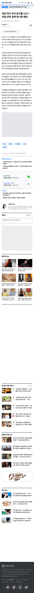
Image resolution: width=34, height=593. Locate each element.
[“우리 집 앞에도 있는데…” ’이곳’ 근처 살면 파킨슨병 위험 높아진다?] (6, 495)
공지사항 (12, 582)
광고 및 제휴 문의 (18, 582)
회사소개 (3, 579)
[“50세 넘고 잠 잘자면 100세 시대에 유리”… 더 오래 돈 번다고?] (6, 503)
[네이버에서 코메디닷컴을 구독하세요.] (17, 176)
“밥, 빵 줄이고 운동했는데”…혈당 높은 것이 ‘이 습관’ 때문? (24, 423)
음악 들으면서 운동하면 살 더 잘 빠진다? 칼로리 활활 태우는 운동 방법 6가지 (22, 448)
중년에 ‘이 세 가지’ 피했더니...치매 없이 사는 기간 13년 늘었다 (9, 299)
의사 (24, 144)
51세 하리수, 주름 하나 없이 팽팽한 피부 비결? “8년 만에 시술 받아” (22, 464)
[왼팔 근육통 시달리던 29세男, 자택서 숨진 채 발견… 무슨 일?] (9, 263)
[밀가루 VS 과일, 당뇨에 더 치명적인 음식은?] (25, 263)
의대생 (10, 144)
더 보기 (28, 215)
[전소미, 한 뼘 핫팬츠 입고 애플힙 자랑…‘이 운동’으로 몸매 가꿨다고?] (25, 278)
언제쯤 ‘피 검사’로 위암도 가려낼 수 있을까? (14, 198)
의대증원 (18, 144)
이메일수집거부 (5, 582)
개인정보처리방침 (10, 579)
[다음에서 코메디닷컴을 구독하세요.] (17, 184)
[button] (19, 2)
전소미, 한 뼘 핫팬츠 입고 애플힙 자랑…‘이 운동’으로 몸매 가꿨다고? (25, 284)
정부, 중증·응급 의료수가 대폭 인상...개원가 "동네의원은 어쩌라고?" (17, 194)
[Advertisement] (17, 363)
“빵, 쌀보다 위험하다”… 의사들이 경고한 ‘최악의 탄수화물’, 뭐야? (24, 390)
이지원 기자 (11, 204)
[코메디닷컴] (13, 587)
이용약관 (18, 579)
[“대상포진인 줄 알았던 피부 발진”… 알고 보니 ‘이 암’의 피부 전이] (9, 278)
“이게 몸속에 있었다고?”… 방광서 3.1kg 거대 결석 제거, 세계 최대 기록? (22, 520)
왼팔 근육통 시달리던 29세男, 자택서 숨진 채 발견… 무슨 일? (9, 270)
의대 (4, 144)
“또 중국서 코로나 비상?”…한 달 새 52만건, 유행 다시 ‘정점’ (24, 407)
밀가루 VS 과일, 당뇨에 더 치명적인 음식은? (25, 270)
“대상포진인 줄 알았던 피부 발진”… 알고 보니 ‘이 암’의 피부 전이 (8, 284)
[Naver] (7, 587)
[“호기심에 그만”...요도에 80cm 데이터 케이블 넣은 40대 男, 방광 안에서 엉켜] (6, 512)
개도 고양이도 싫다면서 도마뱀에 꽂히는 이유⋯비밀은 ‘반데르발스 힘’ (24, 415)
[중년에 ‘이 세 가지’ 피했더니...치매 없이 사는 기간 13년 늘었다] (9, 292)
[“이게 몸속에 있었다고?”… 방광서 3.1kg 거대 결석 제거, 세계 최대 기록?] (6, 520)
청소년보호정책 (24, 579)
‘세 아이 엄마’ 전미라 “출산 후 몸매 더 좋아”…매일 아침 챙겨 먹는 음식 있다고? (22, 440)
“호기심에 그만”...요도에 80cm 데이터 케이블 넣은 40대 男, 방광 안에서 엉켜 (22, 512)
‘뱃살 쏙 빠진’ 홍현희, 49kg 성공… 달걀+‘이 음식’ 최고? (25, 299)
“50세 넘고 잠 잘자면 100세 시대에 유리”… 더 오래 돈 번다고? (22, 503)
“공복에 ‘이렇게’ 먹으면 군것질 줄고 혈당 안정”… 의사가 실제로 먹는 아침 (23, 398)
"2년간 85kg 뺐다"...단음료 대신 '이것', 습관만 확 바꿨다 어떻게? (17, 163)
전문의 (5, 147)
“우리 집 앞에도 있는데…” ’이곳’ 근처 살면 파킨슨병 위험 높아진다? (22, 494)
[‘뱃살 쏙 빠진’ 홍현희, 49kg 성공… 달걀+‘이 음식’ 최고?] (25, 292)
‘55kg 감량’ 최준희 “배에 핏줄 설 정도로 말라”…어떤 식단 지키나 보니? (22, 457)
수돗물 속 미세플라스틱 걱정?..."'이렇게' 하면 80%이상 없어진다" (17, 167)
